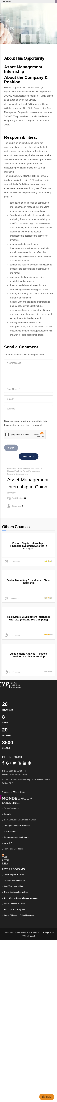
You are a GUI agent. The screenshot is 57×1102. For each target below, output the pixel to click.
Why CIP (8, 843)
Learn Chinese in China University (19, 915)
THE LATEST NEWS (7, 860)
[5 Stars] (14, 493)
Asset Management (26, 468)
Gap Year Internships (13, 886)
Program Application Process (16, 837)
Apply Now (28, 456)
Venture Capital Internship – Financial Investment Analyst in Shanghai (28, 546)
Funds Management (31, 471)
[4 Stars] (13, 493)
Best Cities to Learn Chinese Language (21, 898)
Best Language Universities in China (20, 820)
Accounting (12, 468)
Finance (38, 468)
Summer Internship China (15, 880)
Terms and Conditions (13, 849)
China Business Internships (16, 892)
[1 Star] (8, 493)
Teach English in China (14, 875)
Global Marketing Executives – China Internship (28, 581)
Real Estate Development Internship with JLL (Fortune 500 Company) (28, 618)
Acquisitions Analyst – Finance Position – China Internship (28, 655)
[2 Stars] (10, 493)
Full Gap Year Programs (14, 909)
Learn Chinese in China (14, 904)
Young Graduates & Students (17, 825)
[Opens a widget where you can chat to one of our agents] (46, 1097)
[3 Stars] (11, 493)
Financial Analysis (14, 471)
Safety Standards (11, 808)
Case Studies (10, 831)
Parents (7, 814)
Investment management (17, 474)
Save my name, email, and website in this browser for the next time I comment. (25, 423)
